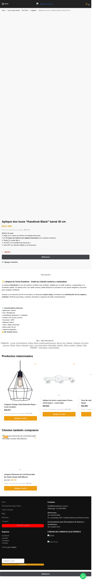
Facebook (5, 536)
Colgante (33, 10)
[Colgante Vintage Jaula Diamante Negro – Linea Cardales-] (20, 381)
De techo (6, 345)
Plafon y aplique (69, 345)
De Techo (25, 10)
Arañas (30, 343)
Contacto (5, 521)
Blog (3, 514)
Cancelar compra (22, 525)
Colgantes (77, 343)
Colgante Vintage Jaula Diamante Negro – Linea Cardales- (20, 405)
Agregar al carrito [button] (20, 418)
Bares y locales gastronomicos (45, 343)
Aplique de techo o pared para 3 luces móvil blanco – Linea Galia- (57, 401)
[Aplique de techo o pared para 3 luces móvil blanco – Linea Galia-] (59, 379)
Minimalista (52, 345)
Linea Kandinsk (53, 348)
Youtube (5, 543)
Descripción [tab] (45, 275)
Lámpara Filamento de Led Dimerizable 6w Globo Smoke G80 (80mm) (19, 475)
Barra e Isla (61, 343)
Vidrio (85, 345)
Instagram (5, 540)
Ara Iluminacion (21, 343)
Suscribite (23, 564)
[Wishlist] (35, 364)
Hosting (4, 547)
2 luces (12, 343)
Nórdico (60, 345)
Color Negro (43, 348)
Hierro (18, 345)
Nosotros (5, 517)
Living (31, 345)
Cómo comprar (7, 510)
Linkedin (5, 538)
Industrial (24, 345)
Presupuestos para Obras (11, 506)
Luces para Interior (14, 10)
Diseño (12, 345)
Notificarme (46, 257)
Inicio (3, 10)
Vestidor (79, 345)
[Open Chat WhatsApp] (83, 576)
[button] (87, 4)
